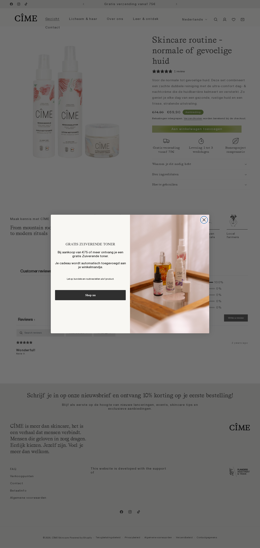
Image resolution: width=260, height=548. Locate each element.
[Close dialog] (204, 219)
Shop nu (90, 295)
